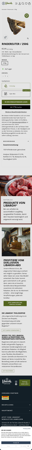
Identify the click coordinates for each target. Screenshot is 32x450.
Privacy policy (27, 428)
